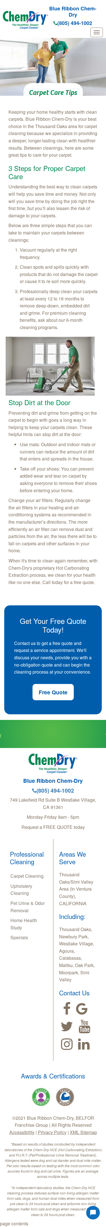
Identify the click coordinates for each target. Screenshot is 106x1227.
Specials (19, 937)
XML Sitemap (83, 1132)
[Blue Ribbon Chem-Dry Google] (82, 1009)
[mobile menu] (96, 32)
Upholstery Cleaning (21, 890)
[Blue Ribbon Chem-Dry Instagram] (67, 1044)
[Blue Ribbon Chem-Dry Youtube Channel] (84, 1026)
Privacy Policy (52, 1132)
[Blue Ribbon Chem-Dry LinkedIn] (84, 1044)
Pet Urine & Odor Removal (27, 907)
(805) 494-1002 (74, 23)
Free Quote (53, 692)
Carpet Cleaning (27, 876)
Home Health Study (23, 924)
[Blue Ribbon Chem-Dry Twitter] (66, 1026)
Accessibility (21, 1132)
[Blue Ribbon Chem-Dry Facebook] (67, 1009)
